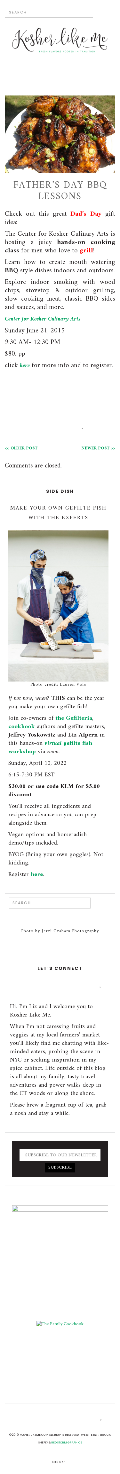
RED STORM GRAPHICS (66, 1442)
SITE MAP (59, 1461)
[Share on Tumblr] (83, 426)
